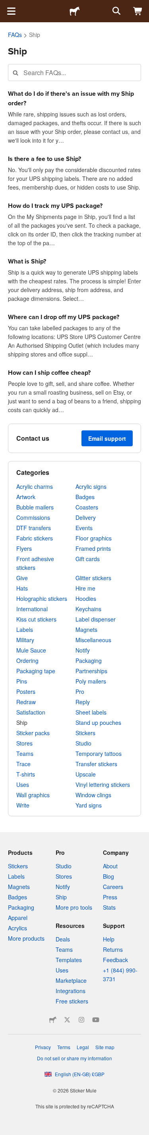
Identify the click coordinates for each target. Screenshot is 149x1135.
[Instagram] (81, 1020)
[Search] (115, 11)
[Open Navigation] (11, 11)
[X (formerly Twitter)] (67, 1020)
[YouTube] (96, 1020)
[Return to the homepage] (75, 11)
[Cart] (138, 11)
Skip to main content (6, 6)
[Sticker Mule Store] (53, 1020)
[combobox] (74, 72)
